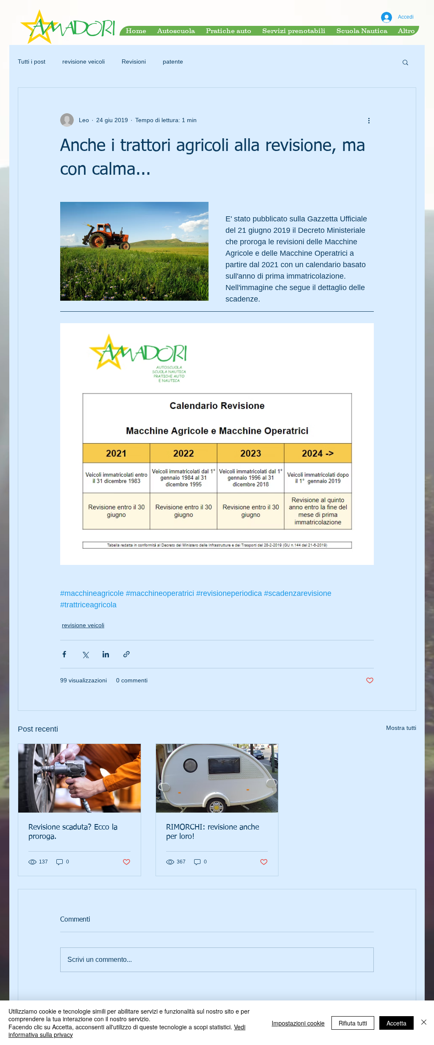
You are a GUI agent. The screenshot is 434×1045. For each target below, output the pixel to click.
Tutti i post (31, 61)
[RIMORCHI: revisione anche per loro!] (217, 778)
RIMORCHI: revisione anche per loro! (212, 832)
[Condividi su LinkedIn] (106, 654)
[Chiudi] (424, 1022)
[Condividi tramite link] (126, 654)
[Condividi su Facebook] (64, 654)
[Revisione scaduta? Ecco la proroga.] (79, 778)
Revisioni (134, 61)
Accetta (396, 1023)
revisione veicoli (83, 61)
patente (173, 61)
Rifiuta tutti (353, 1023)
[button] (405, 62)
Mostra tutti (401, 727)
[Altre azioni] (369, 120)
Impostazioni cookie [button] (298, 1023)
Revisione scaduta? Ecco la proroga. (72, 832)
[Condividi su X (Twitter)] (85, 654)
